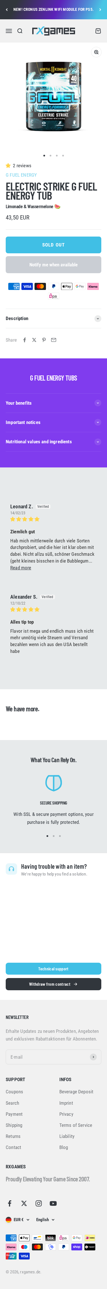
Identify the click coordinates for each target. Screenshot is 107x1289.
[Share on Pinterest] (44, 340)
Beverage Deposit (76, 1091)
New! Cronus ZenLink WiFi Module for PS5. (53, 9)
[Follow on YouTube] (53, 1203)
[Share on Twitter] (34, 340)
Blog (63, 1147)
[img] (53, 519)
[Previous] (7, 9)
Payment (14, 1114)
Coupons (14, 1091)
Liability (67, 1136)
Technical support (53, 968)
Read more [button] (20, 568)
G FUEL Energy (21, 175)
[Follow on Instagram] (39, 1203)
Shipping (14, 1125)
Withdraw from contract (49, 984)
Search (12, 1103)
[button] (9, 165)
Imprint (66, 1103)
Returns (13, 1136)
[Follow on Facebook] (9, 1203)
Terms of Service (75, 1125)
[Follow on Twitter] (24, 1203)
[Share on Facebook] (24, 340)
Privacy (66, 1114)
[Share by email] (53, 340)
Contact (13, 1147)
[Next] (100, 9)
